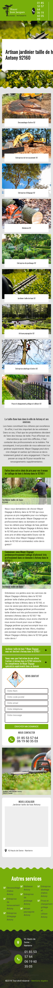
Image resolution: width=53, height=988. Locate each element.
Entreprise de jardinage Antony (28, 899)
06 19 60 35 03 (40, 16)
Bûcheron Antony (28, 888)
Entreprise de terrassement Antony (11, 904)
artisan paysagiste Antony (28, 911)
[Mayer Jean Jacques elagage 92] (14, 10)
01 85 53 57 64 (40, 6)
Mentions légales (39, 980)
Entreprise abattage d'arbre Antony (45, 891)
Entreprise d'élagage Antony (11, 916)
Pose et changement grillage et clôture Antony (45, 908)
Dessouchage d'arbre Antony (11, 891)
